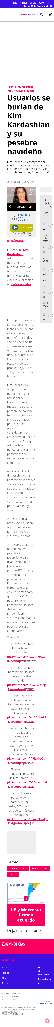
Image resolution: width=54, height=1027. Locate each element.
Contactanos (44, 979)
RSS (40, 983)
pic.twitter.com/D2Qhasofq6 (27, 782)
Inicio (14, 3)
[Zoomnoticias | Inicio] (51, 959)
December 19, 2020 (21, 661)
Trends (24, 3)
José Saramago (17, 240)
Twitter (13, 874)
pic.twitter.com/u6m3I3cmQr (27, 819)
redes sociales (21, 284)
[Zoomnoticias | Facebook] (42, 944)
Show (33, 3)
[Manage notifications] (47, 1020)
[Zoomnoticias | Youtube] (48, 949)
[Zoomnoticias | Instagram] (42, 949)
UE (26, 899)
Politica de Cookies (11, 999)
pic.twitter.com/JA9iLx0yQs (26, 758)
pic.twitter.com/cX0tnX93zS (26, 657)
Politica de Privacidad (12, 996)
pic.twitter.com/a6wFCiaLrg (26, 685)
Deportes (43, 3)
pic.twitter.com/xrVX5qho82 (26, 717)
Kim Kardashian (17, 868)
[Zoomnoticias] (13, 946)
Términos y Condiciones (11, 993)
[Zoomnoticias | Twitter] (50, 15)
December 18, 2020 (21, 689)
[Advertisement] (27, 56)
